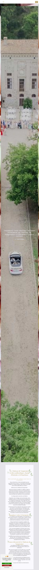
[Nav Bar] (36, 2)
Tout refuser (7, 565)
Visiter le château (20, 239)
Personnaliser (6, 567)
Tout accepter (7, 563)
